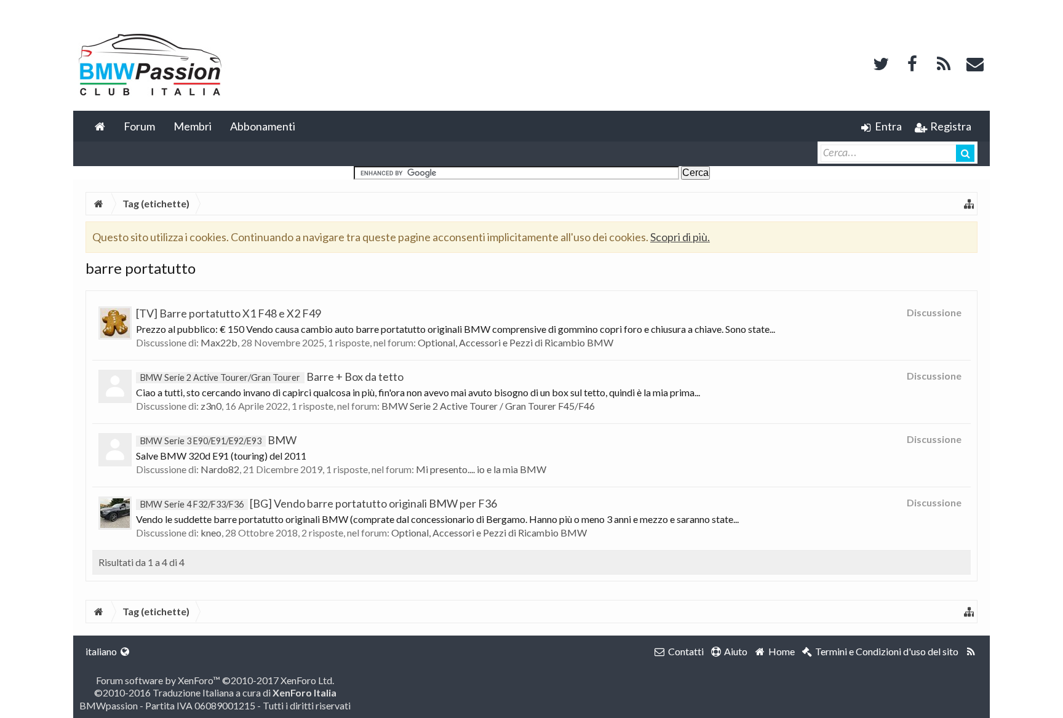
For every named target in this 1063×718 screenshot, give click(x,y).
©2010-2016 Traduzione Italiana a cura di (215, 692)
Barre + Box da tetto (272, 376)
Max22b (219, 342)
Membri (192, 126)
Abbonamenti (262, 126)
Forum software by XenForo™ (215, 680)
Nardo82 (220, 469)
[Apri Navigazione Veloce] (969, 204)
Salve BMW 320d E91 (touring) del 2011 (221, 455)
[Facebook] (912, 62)
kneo (211, 532)
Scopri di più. (680, 237)
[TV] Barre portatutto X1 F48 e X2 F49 (228, 313)
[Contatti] (975, 62)
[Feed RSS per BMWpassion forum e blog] (971, 651)
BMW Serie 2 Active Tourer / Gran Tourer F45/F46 (488, 406)
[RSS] (943, 62)
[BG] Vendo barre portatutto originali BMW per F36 (318, 503)
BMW (218, 440)
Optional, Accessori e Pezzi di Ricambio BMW (515, 342)
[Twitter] (881, 62)
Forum (139, 126)
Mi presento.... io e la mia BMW (481, 469)
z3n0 (211, 406)
